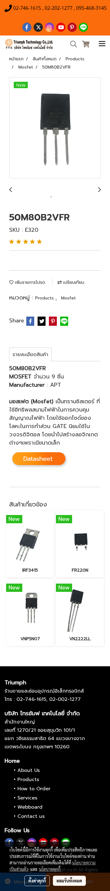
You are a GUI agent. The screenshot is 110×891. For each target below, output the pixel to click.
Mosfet (68, 298)
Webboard (29, 807)
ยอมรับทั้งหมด (69, 880)
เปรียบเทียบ (73, 282)
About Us (28, 770)
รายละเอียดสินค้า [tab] (30, 354)
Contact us (31, 816)
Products (45, 298)
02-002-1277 (65, 699)
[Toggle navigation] (102, 44)
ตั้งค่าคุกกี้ (37, 880)
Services (27, 798)
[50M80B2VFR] (55, 128)
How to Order (33, 788)
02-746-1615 (31, 699)
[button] (71, 44)
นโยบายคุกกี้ (50, 869)
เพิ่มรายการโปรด (29, 282)
